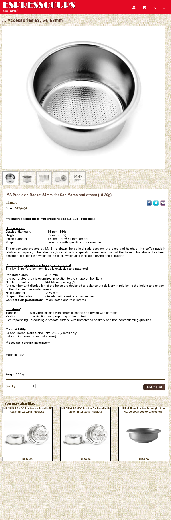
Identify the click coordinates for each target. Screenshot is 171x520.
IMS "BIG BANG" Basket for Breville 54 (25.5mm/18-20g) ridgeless (85, 410)
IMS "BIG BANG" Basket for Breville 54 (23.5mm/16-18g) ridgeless (27, 410)
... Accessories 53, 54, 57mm (32, 20)
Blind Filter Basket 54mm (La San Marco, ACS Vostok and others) (143, 410)
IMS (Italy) (21, 208)
